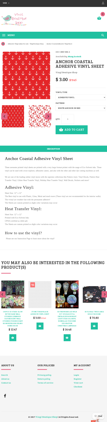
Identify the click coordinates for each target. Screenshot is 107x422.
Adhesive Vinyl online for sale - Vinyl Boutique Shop (26, 44)
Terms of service (45, 382)
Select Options (12, 337)
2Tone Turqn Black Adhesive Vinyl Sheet (40, 313)
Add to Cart (74, 129)
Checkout (78, 386)
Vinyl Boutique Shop (46, 416)
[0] (99, 19)
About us (5, 378)
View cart (78, 382)
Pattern (60, 103)
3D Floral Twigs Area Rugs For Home (94, 313)
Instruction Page (24, 239)
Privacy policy (44, 375)
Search (4, 375)
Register (78, 378)
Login (76, 375)
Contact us (6, 382)
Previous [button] (4, 116)
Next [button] (48, 116)
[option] (13, 116)
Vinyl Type (61, 92)
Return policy (43, 378)
